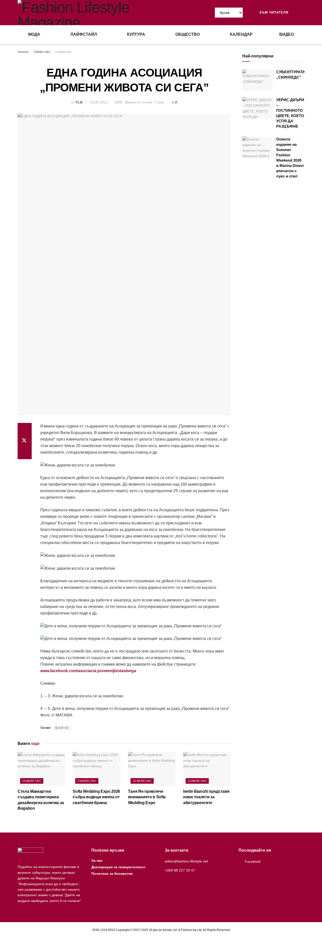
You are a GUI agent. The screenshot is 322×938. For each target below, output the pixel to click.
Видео (286, 34)
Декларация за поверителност (118, 867)
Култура (136, 34)
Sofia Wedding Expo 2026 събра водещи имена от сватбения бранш (96, 797)
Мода (34, 34)
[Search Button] (302, 12)
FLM (79, 102)
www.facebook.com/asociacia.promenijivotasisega (88, 671)
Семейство (63, 52)
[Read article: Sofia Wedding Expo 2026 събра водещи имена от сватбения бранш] (96, 769)
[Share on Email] (25, 453)
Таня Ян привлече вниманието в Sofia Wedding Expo (147, 797)
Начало (23, 52)
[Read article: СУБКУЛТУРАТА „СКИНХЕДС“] (257, 80)
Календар (241, 34)
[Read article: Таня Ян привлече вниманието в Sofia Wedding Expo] (152, 769)
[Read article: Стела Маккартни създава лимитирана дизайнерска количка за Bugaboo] (41, 769)
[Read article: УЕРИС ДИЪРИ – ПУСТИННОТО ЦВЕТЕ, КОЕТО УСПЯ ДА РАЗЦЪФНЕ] (257, 108)
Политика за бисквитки (112, 874)
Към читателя (273, 12)
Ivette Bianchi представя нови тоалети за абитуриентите (206, 797)
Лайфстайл (83, 34)
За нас (97, 860)
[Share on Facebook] (25, 429)
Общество (187, 34)
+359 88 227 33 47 (180, 870)
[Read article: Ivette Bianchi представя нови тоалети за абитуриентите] (207, 769)
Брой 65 (62, 728)
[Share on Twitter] (25, 441)
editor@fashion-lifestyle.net (186, 861)
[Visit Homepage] (89, 12)
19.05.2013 (98, 102)
